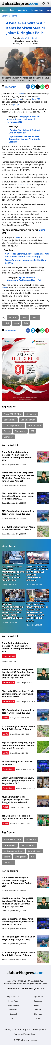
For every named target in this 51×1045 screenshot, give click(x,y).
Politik (5, 807)
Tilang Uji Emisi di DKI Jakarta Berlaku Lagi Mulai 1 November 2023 (23, 119)
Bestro (7, 431)
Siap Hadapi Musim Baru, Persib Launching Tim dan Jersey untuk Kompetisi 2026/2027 (18, 496)
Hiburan (38, 1009)
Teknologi (38, 1001)
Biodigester (20, 431)
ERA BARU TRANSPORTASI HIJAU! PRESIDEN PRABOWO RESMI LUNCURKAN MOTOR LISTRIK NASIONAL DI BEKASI (13, 611)
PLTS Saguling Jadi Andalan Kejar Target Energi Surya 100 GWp (18, 512)
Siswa (42, 229)
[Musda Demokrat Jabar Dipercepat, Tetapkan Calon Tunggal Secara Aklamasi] (43, 801)
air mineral (31, 414)
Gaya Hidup (38, 996)
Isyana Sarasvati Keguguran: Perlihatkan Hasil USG (25, 261)
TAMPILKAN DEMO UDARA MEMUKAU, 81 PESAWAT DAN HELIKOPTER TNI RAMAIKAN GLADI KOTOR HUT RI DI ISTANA (37, 612)
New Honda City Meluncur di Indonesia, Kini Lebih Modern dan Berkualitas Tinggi (26, 255)
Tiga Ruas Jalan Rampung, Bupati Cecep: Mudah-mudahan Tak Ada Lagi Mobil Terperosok (18, 745)
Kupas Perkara (8, 10)
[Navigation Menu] (48, 3)
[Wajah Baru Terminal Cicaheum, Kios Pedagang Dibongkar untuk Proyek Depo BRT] (43, 782)
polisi (6, 323)
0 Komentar (10, 86)
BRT (32, 431)
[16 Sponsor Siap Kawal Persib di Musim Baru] (43, 766)
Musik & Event (9, 656)
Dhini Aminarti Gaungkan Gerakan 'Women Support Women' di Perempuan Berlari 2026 (17, 456)
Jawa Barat (13, 1009)
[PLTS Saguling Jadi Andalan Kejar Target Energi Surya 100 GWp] (43, 516)
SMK (39, 99)
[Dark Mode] (43, 3)
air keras (17, 99)
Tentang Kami (9, 1029)
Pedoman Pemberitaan (25, 1034)
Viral (38, 1018)
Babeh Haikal (10, 419)
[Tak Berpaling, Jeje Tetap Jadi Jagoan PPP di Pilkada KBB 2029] (43, 820)
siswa (34, 99)
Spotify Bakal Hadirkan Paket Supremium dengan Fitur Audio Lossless (24, 139)
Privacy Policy (39, 1029)
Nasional (13, 1014)
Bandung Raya (37, 10)
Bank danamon (28, 419)
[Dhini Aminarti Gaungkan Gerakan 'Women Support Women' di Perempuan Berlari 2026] (43, 457)
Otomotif (38, 1005)
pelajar (16, 104)
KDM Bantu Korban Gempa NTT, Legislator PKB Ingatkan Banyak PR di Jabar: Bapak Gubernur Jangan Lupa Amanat (18, 476)
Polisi (21, 93)
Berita (14, 15)
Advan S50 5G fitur (12, 414)
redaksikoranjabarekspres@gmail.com (25, 988)
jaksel (24, 317)
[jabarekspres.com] (20, 4)
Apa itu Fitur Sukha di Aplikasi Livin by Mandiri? (24, 131)
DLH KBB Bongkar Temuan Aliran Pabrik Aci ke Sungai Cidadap (18, 528)
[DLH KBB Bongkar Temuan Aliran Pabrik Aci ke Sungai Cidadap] (43, 531)
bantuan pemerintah (13, 425)
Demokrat (8, 436)
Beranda (6, 15)
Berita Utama (8, 682)
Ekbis (13, 1018)
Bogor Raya (22, 10)
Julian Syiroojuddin (29, 38)
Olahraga (38, 1014)
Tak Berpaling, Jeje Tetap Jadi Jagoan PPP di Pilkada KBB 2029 (17, 817)
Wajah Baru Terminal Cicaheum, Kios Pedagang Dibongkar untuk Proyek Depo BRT (18, 780)
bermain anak (34, 425)
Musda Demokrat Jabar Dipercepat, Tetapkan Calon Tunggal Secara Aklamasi (15, 799)
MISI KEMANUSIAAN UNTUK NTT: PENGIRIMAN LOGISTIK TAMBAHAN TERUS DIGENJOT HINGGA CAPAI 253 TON (13, 573)
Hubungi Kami (24, 1029)
